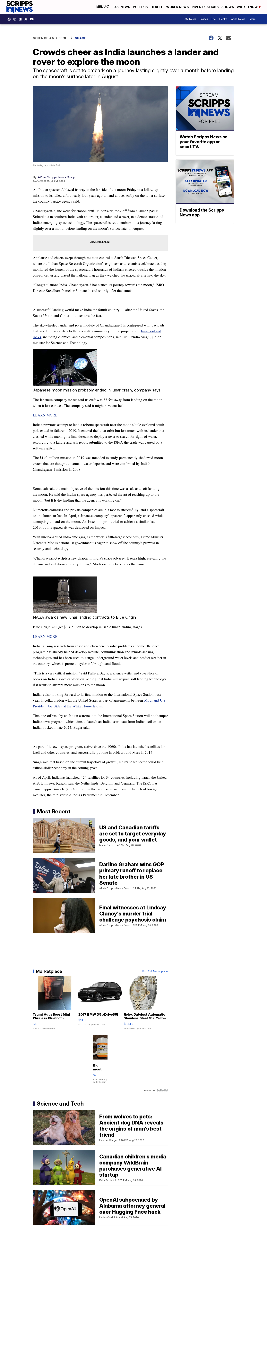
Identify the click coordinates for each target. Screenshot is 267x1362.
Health (157, 7)
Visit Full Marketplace (155, 971)
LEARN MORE (45, 415)
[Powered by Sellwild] (162, 1090)
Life (213, 19)
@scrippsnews (33, 19)
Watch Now (248, 7)
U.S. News (122, 7)
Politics (140, 7)
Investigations (205, 7)
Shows (227, 7)
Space (80, 38)
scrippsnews (10, 19)
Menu (101, 6)
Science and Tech (50, 38)
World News (177, 7)
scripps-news (21, 19)
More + (253, 19)
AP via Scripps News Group (56, 177)
